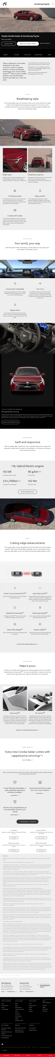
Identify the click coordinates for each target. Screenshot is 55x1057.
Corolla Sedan (18, 975)
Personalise (13, 837)
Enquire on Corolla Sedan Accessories (26, 730)
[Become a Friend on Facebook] (2, 1044)
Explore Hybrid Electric (27, 491)
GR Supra (45, 1011)
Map (2, 991)
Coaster (31, 1011)
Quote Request (5, 1037)
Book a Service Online (20, 1028)
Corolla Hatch (4, 1005)
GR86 (44, 1007)
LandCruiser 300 (19, 1020)
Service (17, 1025)
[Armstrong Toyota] (5, 4)
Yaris (2, 1003)
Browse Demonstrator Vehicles (6, 1032)
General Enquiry (33, 1030)
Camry (3, 1007)
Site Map (28, 1047)
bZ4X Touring (18, 1007)
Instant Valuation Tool (6, 1035)
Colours (16, 54)
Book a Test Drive (45, 43)
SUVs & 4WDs (19, 1001)
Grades (5, 54)
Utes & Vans (32, 1001)
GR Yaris (45, 1005)
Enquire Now (38, 54)
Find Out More (14, 850)
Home (2, 975)
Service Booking (26, 760)
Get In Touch (41, 850)
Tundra (30, 1007)
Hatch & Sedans (6, 1001)
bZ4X (16, 1005)
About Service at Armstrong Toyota (19, 1031)
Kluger (16, 1018)
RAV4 (16, 1003)
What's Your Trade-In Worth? (28, 43)
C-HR (16, 1011)
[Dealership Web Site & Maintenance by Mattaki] (4, 1050)
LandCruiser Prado (19, 1009)
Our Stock (27, 54)
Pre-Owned (4, 1025)
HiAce (30, 1009)
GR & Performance (47, 1001)
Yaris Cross (17, 1015)
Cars (13, 975)
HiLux (30, 1003)
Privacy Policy (34, 1047)
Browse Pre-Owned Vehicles (6, 1028)
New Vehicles (8, 975)
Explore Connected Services (10, 422)
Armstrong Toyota (41, 4)
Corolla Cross (18, 1016)
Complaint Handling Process (45, 1047)
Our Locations (32, 1028)
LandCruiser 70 (32, 1005)
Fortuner (17, 1013)
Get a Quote (14, 814)
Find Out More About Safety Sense (26, 644)
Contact (31, 1025)
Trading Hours (11, 991)
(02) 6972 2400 (8, 989)
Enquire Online (8, 43)
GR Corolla (45, 1009)
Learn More (14, 795)
